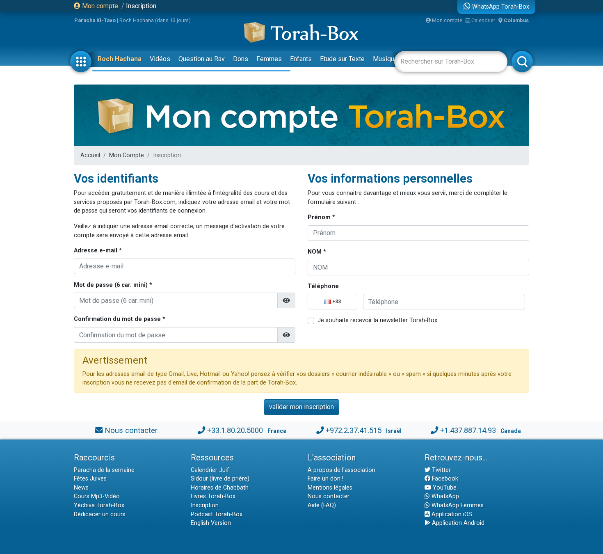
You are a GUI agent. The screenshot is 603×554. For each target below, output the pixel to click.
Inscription (141, 6)
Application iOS (451, 514)
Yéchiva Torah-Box (99, 505)
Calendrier (482, 20)
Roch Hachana (120, 59)
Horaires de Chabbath (220, 487)
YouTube (444, 487)
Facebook (444, 478)
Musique (385, 59)
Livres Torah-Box (213, 496)
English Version (211, 523)
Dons (240, 59)
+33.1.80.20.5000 (235, 430)
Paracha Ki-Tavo (95, 20)
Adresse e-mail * (98, 250)
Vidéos (160, 59)
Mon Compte (126, 155)
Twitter (440, 470)
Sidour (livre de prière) (220, 478)
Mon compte (99, 6)
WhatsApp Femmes (457, 505)
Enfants (301, 59)
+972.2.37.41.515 (353, 430)
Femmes (269, 59)
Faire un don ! (325, 478)
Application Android (457, 523)
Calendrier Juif (210, 470)
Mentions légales (330, 487)
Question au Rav (201, 59)
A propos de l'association (341, 470)
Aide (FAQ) (322, 505)
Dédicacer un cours (100, 514)
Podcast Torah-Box (216, 514)
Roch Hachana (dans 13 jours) (155, 20)
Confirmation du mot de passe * (119, 319)
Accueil (90, 155)
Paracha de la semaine (104, 470)
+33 (336, 301)
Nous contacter (131, 430)
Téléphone (323, 286)
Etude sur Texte (342, 59)
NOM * (317, 251)
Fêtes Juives (90, 478)
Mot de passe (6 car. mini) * (113, 285)
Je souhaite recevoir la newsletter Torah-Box (377, 320)
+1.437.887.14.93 (468, 430)
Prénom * (321, 217)
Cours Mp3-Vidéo (97, 496)
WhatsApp (444, 496)
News (81, 487)
